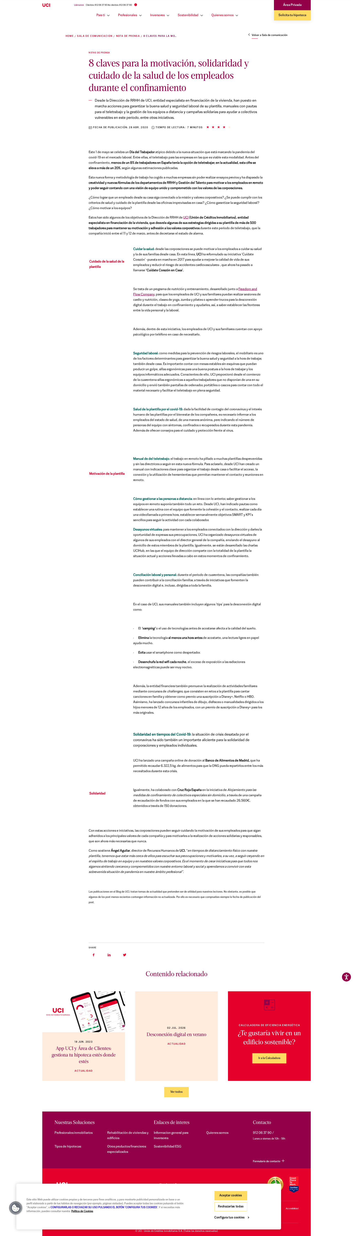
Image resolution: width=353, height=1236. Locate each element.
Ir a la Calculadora (269, 1058)
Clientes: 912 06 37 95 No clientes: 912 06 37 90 (109, 5)
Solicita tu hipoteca (292, 15)
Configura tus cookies (229, 1217)
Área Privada (292, 5)
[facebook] (93, 955)
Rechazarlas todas (231, 1206)
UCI (186, 217)
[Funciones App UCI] (83, 1011)
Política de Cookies (82, 1211)
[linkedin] (109, 955)
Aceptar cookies (230, 1195)
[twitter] (124, 955)
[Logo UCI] (54, 5)
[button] (15, 1208)
